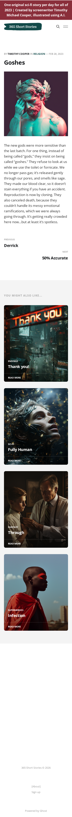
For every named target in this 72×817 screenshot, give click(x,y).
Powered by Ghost (36, 811)
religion (39, 54)
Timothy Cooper (18, 54)
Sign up (36, 792)
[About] (36, 786)
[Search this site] (58, 27)
